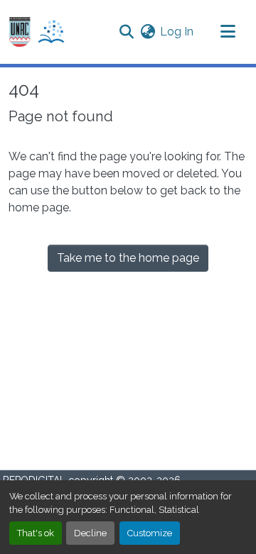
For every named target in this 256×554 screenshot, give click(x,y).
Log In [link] (176, 31)
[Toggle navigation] (227, 31)
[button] (37, 32)
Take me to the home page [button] (128, 258)
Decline (90, 533)
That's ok (35, 533)
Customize (149, 533)
